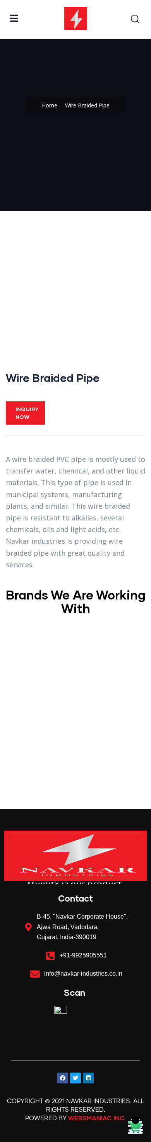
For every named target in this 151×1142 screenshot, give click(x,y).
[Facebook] (62, 1078)
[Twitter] (75, 1078)
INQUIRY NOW (27, 413)
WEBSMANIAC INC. (97, 1117)
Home (49, 105)
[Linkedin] (88, 1078)
